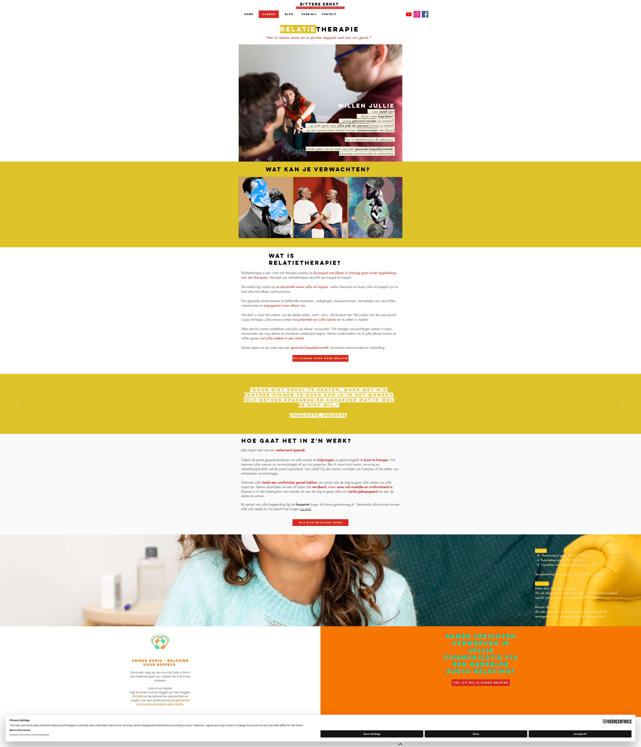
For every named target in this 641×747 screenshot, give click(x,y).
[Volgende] (622, 404)
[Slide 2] (320, 425)
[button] (266, 207)
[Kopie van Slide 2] (323, 425)
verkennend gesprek (290, 450)
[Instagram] (417, 14)
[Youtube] (408, 14)
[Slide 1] (317, 425)
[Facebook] (425, 14)
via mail (305, 509)
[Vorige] (18, 404)
